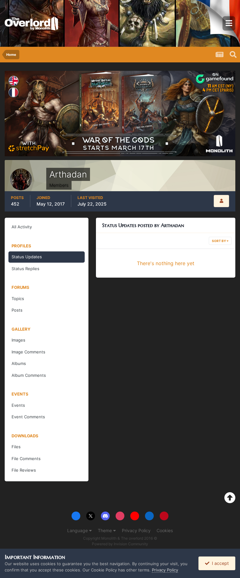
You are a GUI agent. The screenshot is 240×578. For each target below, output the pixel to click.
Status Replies (25, 268)
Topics (18, 298)
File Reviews (24, 470)
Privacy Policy (136, 530)
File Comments (26, 458)
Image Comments (28, 351)
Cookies (165, 530)
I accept (219, 563)
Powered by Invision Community (120, 544)
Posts (17, 310)
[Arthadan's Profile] (221, 201)
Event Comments (28, 416)
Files (16, 446)
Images (18, 340)
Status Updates (27, 256)
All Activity (22, 226)
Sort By (219, 241)
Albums (19, 363)
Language (78, 530)
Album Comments (29, 375)
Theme (105, 530)
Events (18, 405)
